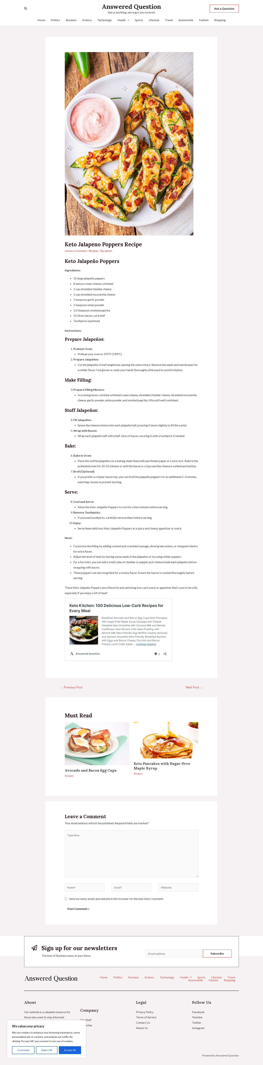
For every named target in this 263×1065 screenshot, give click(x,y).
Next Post (194, 687)
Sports (139, 20)
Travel (169, 20)
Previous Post (71, 687)
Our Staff (86, 1020)
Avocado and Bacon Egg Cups (90, 770)
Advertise (86, 1025)
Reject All (46, 1050)
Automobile (186, 20)
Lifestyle (154, 20)
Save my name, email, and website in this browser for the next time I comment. (116, 898)
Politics (55, 20)
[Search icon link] (25, 8)
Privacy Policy (145, 1012)
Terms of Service (146, 1017)
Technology (104, 20)
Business (71, 20)
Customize (23, 1050)
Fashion (203, 20)
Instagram (198, 1028)
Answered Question (131, 7)
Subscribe (217, 953)
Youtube (197, 1017)
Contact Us (143, 1022)
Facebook (198, 1012)
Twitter (196, 1022)
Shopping (220, 20)
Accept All (70, 1050)
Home (41, 20)
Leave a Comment (76, 250)
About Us (142, 1028)
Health (121, 20)
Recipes (93, 250)
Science (87, 20)
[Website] (178, 888)
